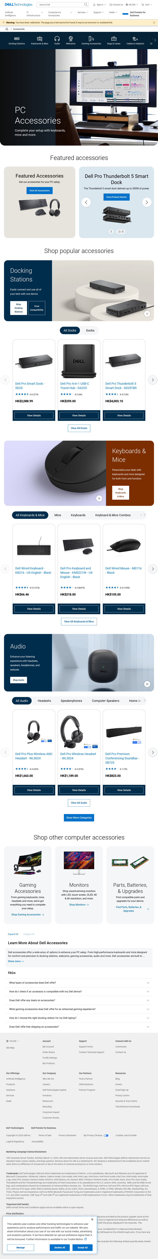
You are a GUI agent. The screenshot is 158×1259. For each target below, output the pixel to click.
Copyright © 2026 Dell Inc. (18, 1135)
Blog (117, 1079)
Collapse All (28, 934)
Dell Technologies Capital (54, 1090)
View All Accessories (39, 190)
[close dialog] (154, 22)
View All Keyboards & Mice (79, 621)
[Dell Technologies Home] (19, 4)
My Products (49, 1063)
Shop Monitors (77, 904)
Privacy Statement (67, 1135)
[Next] (152, 379)
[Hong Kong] (7, 29)
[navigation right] (155, 40)
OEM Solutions (86, 1084)
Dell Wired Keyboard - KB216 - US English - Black (33, 570)
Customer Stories (51, 1118)
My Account (48, 1046)
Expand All (13, 934)
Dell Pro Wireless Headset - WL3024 (78, 756)
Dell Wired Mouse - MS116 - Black (123, 570)
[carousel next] (147, 202)
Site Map (10, 1047)
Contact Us (120, 1052)
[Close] (92, 1219)
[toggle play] (147, 314)
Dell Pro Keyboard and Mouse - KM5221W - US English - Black (76, 572)
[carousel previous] (86, 202)
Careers (46, 1084)
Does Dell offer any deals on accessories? (32, 1000)
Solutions (10, 1090)
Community (121, 1046)
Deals (8, 1101)
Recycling (47, 1106)
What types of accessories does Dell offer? (32, 982)
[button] (100, 4)
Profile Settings (50, 1058)
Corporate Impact (51, 1112)
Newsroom (48, 1101)
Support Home (86, 1046)
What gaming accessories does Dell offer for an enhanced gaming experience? (52, 1009)
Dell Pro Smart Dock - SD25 (30, 386)
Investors (47, 1095)
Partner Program (87, 1090)
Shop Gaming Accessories (26, 914)
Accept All (83, 1247)
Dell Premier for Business (138, 14)
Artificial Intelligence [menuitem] (10, 14)
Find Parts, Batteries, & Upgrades (128, 909)
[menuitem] (35, 14)
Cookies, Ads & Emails (126, 1135)
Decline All (59, 1247)
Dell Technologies (15, 1128)
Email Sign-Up (122, 1090)
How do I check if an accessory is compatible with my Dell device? (45, 991)
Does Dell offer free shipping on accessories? (34, 1026)
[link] (116, 4)
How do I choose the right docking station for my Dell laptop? (42, 1018)
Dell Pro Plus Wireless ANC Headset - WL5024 (33, 756)
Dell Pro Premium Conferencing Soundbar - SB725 (122, 758)
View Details (34, 415)
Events (118, 1084)
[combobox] (63, 4)
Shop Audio (18, 680)
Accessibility (37, 1141)
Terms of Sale (44, 1135)
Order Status (49, 1052)
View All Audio (79, 802)
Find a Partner (86, 1079)
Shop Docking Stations (19, 308)
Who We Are (48, 1079)
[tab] (70, 330)
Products (10, 1084)
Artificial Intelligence (15, 1079)
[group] (116, 202)
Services (10, 1095)
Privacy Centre (122, 1095)
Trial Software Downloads (127, 1106)
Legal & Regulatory (15, 1141)
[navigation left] (16, 330)
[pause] (111, 231)
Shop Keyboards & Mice (120, 493)
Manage (21, 1247)
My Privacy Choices (93, 1135)
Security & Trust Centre (126, 1101)
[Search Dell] (86, 4)
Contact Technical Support (91, 1052)
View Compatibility (37, 308)
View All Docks (79, 428)
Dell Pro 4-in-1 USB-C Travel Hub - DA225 (74, 386)
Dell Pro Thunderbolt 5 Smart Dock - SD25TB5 (121, 386)
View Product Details (116, 197)
